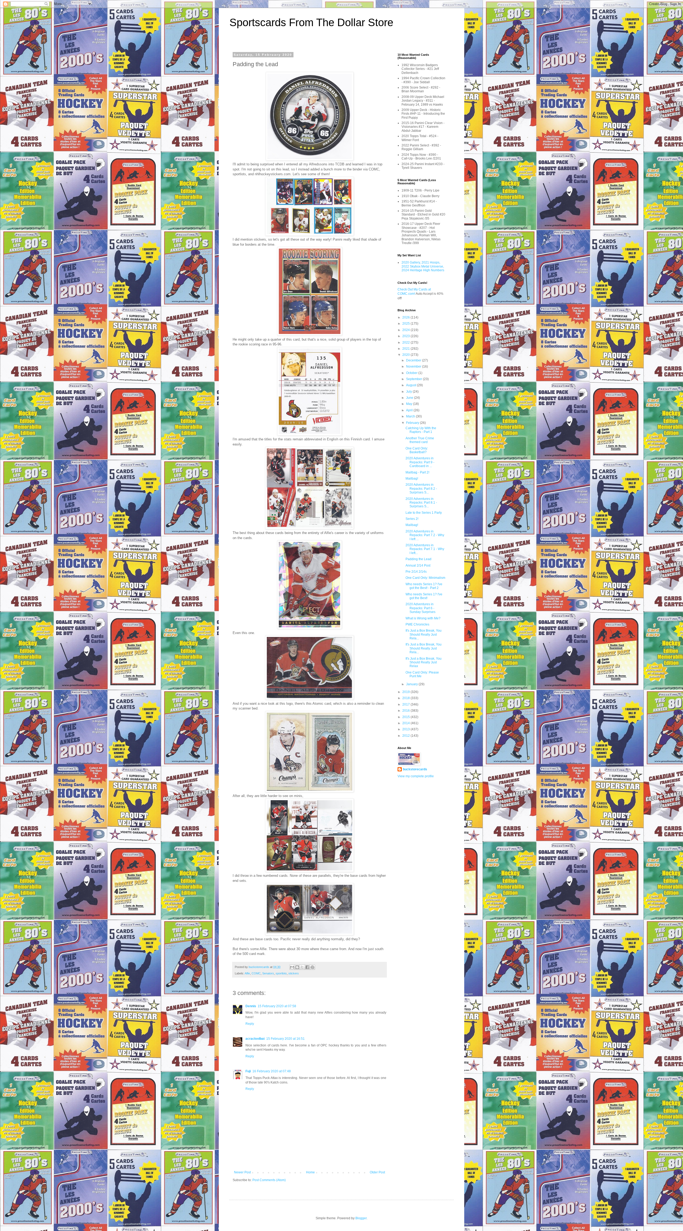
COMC (256, 973)
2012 (406, 736)
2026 (406, 317)
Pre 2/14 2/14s (416, 571)
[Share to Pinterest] (312, 967)
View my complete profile (416, 776)
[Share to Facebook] (307, 967)
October (412, 373)
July (409, 391)
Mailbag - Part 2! (417, 472)
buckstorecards (415, 769)
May (409, 404)
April (410, 410)
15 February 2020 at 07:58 (277, 1006)
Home (310, 1172)
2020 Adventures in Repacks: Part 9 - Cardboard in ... (420, 462)
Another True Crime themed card (420, 440)
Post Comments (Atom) (269, 1180)
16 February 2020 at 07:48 (271, 1071)
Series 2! (412, 519)
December (414, 360)
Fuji (248, 1071)
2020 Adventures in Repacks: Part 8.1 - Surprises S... (421, 502)
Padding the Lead (418, 559)
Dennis (250, 1006)
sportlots (281, 973)
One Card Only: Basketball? (417, 450)
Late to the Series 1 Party (424, 513)
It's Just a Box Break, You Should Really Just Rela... (424, 634)
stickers (293, 973)
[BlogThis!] (297, 967)
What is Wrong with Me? (423, 618)
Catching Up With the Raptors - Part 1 (421, 430)
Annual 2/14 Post (418, 565)
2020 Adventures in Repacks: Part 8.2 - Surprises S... (421, 488)
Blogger (361, 1218)
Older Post (377, 1172)
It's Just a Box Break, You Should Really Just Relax (424, 662)
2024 (406, 330)
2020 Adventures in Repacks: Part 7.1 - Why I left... (425, 549)
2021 (406, 348)
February (413, 423)
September (414, 379)
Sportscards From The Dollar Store (311, 22)
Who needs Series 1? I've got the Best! (424, 596)
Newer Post (242, 1172)
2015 (406, 717)
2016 (406, 710)
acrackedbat (255, 1039)
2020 (406, 355)
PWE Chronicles (417, 624)
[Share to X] (302, 967)
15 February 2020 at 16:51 (285, 1039)
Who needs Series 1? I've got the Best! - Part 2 (424, 586)
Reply (249, 1024)
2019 (406, 692)
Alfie (247, 973)
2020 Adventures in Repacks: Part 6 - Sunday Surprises (420, 608)
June (410, 398)
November (414, 366)
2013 (406, 729)
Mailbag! (412, 478)
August (411, 385)
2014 (406, 723)
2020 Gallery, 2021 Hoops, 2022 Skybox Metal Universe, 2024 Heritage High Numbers (423, 266)
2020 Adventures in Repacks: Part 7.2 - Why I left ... (425, 535)
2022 (406, 342)
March (411, 416)
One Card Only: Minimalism (425, 578)
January (412, 684)
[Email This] (292, 967)
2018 (406, 698)
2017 (406, 704)
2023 (406, 336)
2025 (406, 323)
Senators (268, 973)
